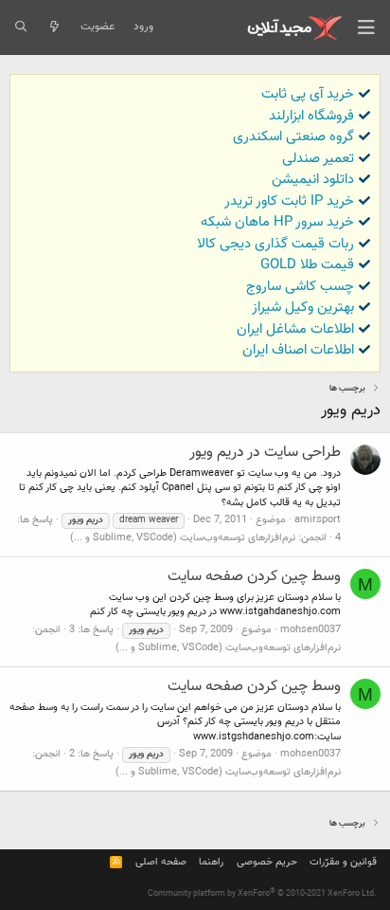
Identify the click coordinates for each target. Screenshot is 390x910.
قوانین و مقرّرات (343, 862)
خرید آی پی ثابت (307, 94)
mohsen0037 (310, 630)
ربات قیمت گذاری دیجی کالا (275, 244)
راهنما (211, 862)
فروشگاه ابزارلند (311, 116)
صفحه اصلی (160, 862)
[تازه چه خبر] (53, 27)
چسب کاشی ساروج (300, 287)
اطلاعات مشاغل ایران (295, 329)
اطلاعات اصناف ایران (298, 350)
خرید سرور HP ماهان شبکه (277, 222)
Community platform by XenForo (262, 894)
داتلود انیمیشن (313, 180)
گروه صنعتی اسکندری (293, 137)
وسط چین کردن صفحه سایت (254, 577)
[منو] (366, 27)
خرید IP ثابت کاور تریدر (289, 201)
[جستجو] (20, 27)
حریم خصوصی (267, 862)
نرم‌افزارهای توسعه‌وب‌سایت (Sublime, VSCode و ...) (182, 538)
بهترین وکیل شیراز (303, 307)
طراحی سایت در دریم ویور (265, 452)
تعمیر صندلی (318, 159)
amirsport (317, 520)
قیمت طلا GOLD (307, 265)
